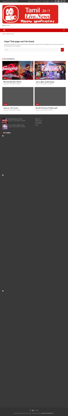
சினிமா (5, 78)
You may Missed (9, 59)
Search (62, 49)
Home (51, 1)
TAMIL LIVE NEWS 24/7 (48, 413)
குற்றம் (37, 104)
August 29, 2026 (7, 83)
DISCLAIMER (46, 1)
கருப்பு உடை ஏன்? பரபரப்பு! (10, 108)
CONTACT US (38, 1)
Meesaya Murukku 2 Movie (12, 82)
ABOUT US (30, 1)
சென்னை (5, 104)
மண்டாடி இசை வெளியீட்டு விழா (45, 82)
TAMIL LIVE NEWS (16, 83)
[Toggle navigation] (4, 30)
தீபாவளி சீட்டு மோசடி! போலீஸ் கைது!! (46, 108)
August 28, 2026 (7, 110)
